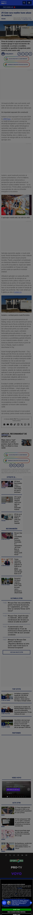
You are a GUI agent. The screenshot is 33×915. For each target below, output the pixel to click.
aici (16, 893)
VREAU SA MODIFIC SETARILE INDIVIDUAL (16, 912)
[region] (16, 897)
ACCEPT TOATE (16, 909)
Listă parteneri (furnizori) (5, 906)
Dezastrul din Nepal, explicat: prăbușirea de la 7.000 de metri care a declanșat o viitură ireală (20, 903)
